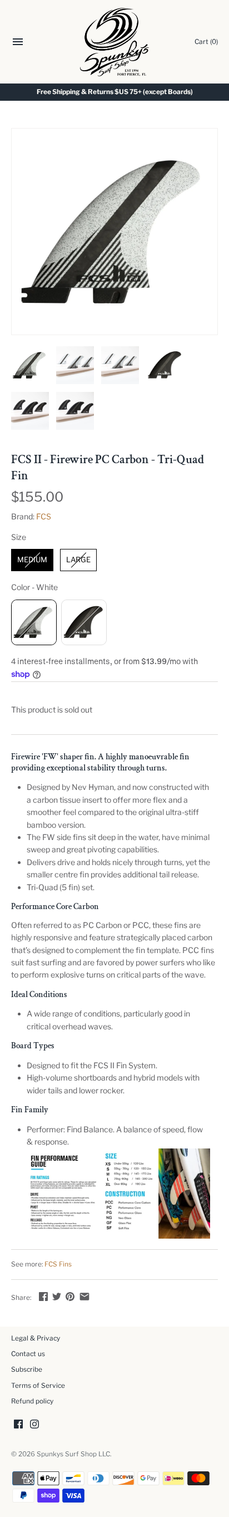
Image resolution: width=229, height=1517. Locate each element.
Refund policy (32, 1401)
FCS (43, 516)
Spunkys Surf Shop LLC (73, 1454)
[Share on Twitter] (56, 1296)
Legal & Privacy (35, 1338)
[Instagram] (34, 1425)
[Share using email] (84, 1296)
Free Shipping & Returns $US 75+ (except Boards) (115, 92)
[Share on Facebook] (43, 1296)
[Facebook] (18, 1425)
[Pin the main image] (70, 1296)
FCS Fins (58, 1264)
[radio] (32, 560)
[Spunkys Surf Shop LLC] (115, 42)
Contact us (28, 1354)
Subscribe (26, 1369)
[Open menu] (17, 43)
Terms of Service (38, 1386)
